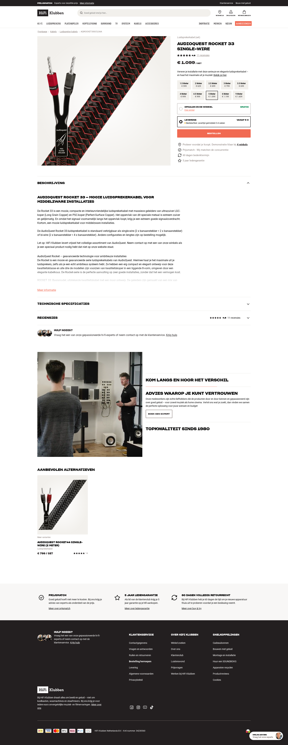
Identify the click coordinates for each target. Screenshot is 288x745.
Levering (133, 667)
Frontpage (42, 31)
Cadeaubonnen (221, 643)
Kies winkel (189, 110)
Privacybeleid (136, 680)
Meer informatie (83, 3)
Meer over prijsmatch (59, 608)
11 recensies (203, 55)
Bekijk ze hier (220, 75)
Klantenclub (177, 655)
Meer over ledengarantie (137, 608)
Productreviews (221, 673)
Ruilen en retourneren (140, 655)
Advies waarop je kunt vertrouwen (192, 399)
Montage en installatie (224, 655)
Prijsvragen (177, 667)
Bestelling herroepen (140, 661)
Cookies (217, 680)
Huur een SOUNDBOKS (224, 661)
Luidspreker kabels (69, 31)
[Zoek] (81, 13)
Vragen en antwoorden (141, 649)
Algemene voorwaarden (141, 673)
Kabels (53, 31)
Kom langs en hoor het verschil (187, 386)
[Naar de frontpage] (50, 12)
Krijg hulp (171, 335)
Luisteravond (178, 661)
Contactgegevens (138, 643)
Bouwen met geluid (222, 649)
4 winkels (242, 144)
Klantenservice (226, 3)
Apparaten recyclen (223, 667)
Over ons (175, 649)
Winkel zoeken (178, 643)
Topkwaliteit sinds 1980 (178, 412)
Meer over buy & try (192, 608)
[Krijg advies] (279, 736)
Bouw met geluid (243, 3)
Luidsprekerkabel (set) (188, 37)
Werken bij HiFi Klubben (183, 673)
